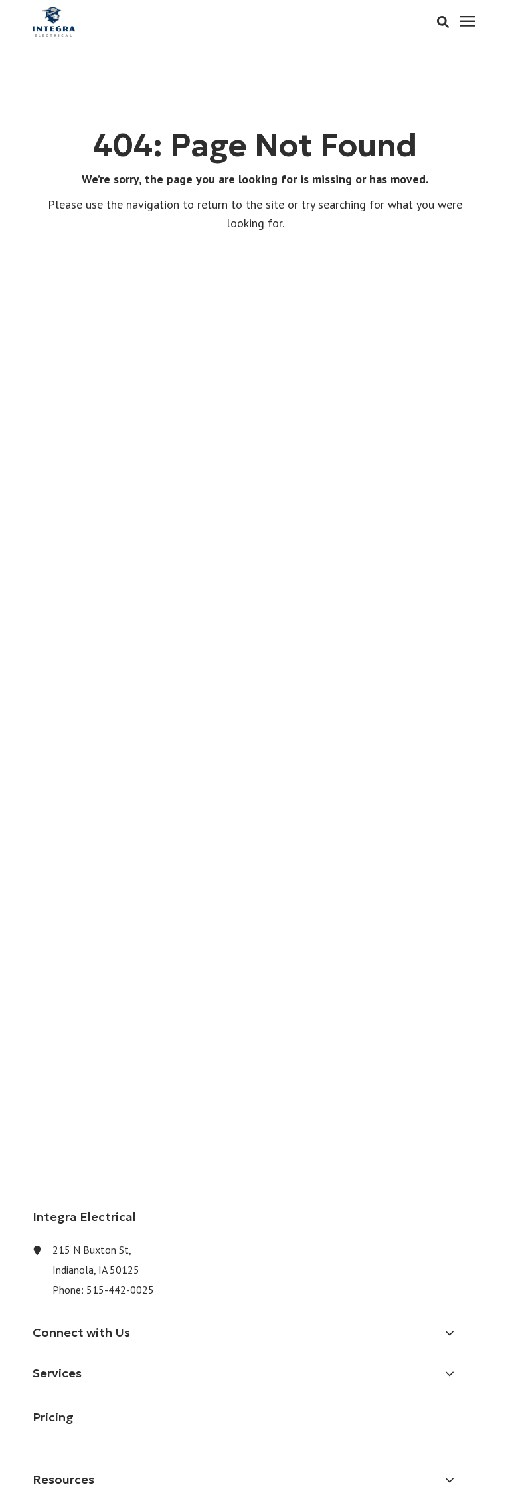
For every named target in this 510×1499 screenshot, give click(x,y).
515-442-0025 (120, 1289)
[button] (443, 22)
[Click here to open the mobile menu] (467, 21)
